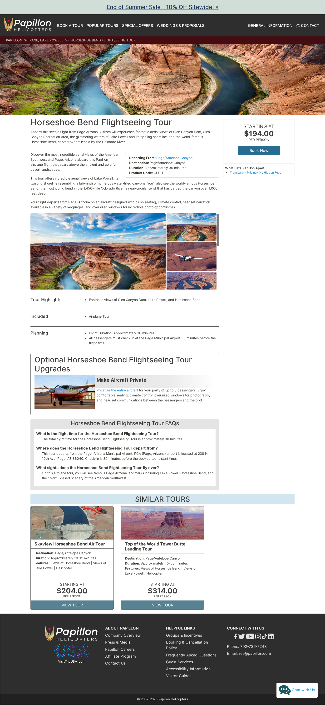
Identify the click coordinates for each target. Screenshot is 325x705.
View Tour (72, 605)
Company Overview (123, 635)
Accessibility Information (188, 668)
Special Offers (137, 25)
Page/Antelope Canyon (174, 158)
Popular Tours (102, 25)
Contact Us (115, 663)
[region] (193, 251)
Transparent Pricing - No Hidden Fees (255, 172)
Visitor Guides (178, 675)
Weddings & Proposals (180, 25)
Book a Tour (70, 25)
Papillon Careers (120, 649)
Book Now (259, 150)
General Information (270, 25)
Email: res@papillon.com (249, 653)
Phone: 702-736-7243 (247, 646)
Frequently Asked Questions (191, 655)
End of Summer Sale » (163, 7)
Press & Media (118, 642)
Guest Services (179, 662)
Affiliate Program (120, 656)
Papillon (14, 40)
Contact (309, 25)
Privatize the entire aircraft (117, 390)
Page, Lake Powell (46, 40)
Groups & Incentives (184, 635)
